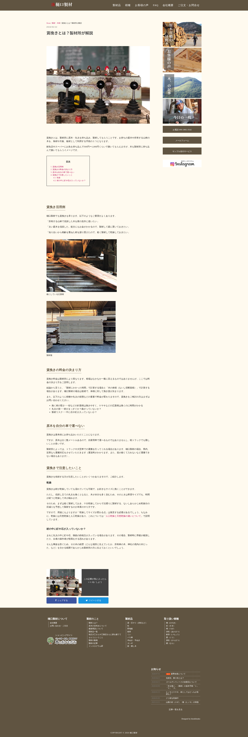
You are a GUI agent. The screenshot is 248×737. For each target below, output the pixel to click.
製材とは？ (93, 623)
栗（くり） (170, 637)
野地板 (130, 629)
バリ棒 (130, 637)
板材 (129, 632)
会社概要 (53, 623)
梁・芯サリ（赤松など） (137, 623)
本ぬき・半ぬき (133, 640)
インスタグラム (95, 646)
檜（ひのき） (171, 623)
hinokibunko (195, 719)
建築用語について (96, 629)
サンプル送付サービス (182, 151)
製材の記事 (93, 643)
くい (129, 634)
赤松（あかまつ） (173, 632)
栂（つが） (170, 629)
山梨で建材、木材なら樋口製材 (70, 4)
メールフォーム (182, 141)
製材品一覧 (93, 632)
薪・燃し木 (131, 646)
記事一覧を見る (176, 709)
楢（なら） (170, 643)
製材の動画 (93, 640)
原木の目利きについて (98, 626)
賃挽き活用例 (57, 167)
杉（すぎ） (170, 626)
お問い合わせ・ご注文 (59, 626)
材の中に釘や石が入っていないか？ (69, 180)
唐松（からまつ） (173, 640)
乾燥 (56, 178)
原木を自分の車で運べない (62, 172)
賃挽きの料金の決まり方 (61, 169)
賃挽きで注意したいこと (61, 175)
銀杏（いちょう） (173, 634)
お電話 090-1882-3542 (182, 130)
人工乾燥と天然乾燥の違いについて (123, 516)
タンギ (130, 643)
